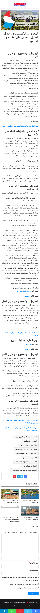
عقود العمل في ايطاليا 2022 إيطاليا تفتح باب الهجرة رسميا (20, 126)
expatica (28, 344)
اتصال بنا (19, 605)
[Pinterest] (14, 476)
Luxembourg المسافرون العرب (25, 437)
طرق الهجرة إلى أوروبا (29, 466)
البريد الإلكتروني (34, 563)
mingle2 (27, 349)
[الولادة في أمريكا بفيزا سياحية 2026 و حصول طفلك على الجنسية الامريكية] (10, 511)
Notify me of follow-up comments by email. (23, 584)
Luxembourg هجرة (29, 441)
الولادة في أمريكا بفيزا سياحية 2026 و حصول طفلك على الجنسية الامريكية (11, 519)
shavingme (32, 602)
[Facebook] (25, 476)
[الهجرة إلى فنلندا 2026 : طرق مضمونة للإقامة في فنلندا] (30, 511)
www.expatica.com (24, 291)
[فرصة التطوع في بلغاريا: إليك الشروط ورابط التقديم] (10, 494)
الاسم (37, 555)
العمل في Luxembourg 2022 (25, 449)
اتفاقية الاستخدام (11, 605)
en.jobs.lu (27, 296)
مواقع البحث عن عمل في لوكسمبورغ (24, 470)
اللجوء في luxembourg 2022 (26, 453)
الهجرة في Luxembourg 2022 (25, 462)
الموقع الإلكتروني (34, 570)
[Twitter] (21, 476)
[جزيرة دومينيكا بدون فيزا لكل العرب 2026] (30, 494)
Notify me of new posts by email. (27, 588)
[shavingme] (20, 4)
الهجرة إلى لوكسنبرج (29, 458)
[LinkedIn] (18, 476)
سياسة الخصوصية (28, 605)
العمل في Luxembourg (28, 445)
